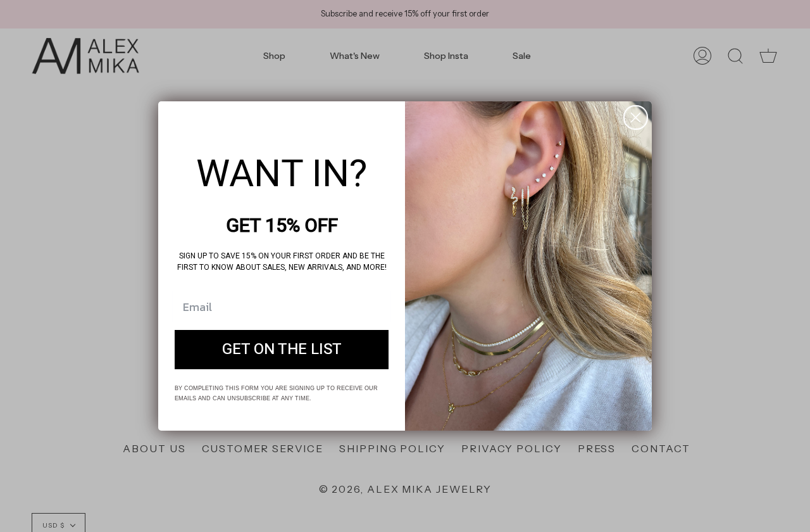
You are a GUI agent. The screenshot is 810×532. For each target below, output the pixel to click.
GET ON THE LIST (282, 349)
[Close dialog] (636, 117)
